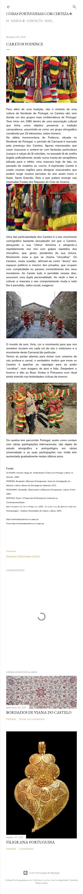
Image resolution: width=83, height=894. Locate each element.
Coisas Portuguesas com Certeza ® (39, 14)
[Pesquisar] (74, 6)
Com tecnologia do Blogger (44, 872)
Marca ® (18, 21)
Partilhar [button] (11, 551)
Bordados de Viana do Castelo (38, 712)
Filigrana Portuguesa (30, 842)
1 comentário (26, 848)
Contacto (35, 21)
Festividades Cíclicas (29, 556)
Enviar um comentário (32, 719)
